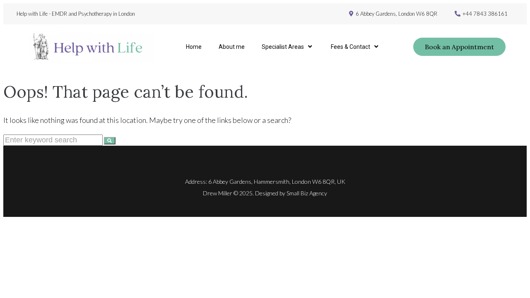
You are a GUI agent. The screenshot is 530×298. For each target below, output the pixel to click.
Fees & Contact (350, 46)
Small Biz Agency (307, 193)
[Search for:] (53, 139)
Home (194, 46)
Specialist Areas (283, 46)
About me (232, 46)
